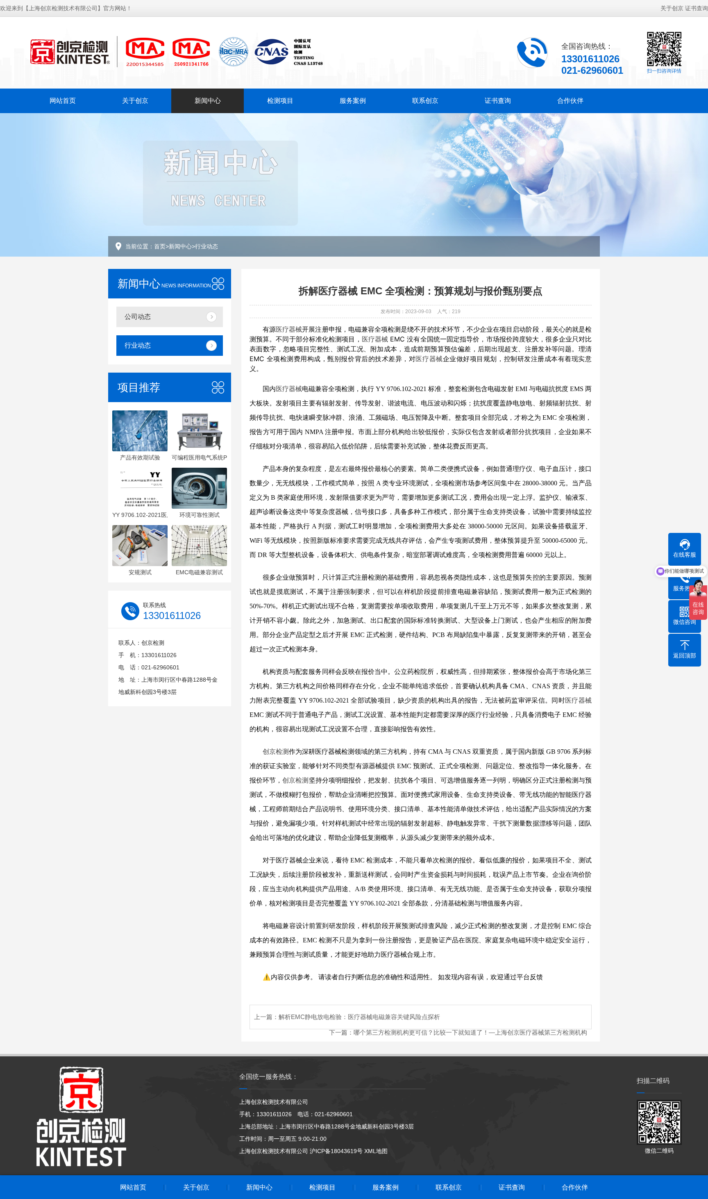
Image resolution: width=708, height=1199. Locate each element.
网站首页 (63, 100)
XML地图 (376, 1151)
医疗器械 (289, 329)
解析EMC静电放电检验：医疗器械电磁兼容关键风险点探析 (359, 1016)
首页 (160, 246)
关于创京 (671, 8)
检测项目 (280, 100)
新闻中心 (208, 100)
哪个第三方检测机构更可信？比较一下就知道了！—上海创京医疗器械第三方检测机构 (470, 1032)
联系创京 (425, 100)
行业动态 (206, 246)
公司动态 (138, 316)
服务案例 (353, 100)
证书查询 (696, 8)
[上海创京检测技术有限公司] (175, 51)
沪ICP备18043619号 (336, 1151)
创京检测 (276, 751)
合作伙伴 (570, 100)
